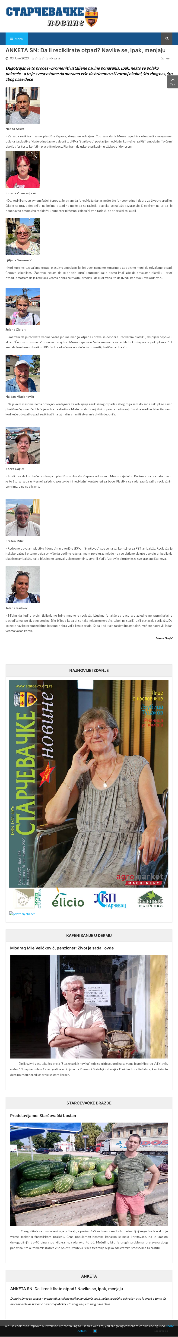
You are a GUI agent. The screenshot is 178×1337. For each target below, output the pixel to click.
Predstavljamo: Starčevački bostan (43, 1115)
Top (172, 85)
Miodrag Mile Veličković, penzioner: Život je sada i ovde (62, 948)
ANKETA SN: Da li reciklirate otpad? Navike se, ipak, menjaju (66, 1288)
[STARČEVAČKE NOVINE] (52, 16)
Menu (18, 39)
